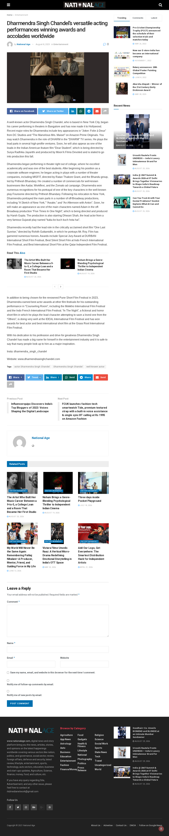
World (98, 769)
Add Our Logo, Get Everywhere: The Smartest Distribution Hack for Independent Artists (91, 555)
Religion (99, 735)
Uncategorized (103, 765)
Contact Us (121, 825)
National (82, 755)
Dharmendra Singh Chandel (68, 367)
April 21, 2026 (86, 567)
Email (11, 657)
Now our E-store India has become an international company (146, 53)
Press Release (82, 769)
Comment (13, 601)
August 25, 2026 (142, 191)
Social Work (101, 743)
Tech (97, 756)
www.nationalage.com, (19, 741)
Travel (98, 760)
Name (11, 643)
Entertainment (21, 15)
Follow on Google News (150, 825)
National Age (23, 44)
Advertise (108, 825)
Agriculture (66, 735)
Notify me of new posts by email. (24, 695)
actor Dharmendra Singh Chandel (32, 367)
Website (64, 658)
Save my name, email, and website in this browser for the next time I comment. (52, 672)
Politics (82, 763)
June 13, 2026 (14, 571)
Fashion (64, 765)
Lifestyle (82, 750)
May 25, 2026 (50, 567)
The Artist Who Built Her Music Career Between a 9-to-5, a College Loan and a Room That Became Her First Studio (38, 266)
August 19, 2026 (86, 274)
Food (80, 735)
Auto (62, 748)
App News (65, 739)
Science (99, 739)
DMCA (133, 825)
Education (65, 756)
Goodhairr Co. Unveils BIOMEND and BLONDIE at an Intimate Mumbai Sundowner (135, 138)
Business (65, 752)
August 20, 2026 (33, 277)
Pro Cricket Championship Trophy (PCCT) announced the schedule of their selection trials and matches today (146, 33)
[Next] (60, 286)
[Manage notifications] (161, 828)
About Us (95, 825)
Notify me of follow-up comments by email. (30, 684)
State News (101, 752)
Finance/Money (68, 769)
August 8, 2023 (43, 44)
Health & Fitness (82, 745)
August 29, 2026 (125, 145)
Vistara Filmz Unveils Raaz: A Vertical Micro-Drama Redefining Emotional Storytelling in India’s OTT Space (57, 555)
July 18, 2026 (86, 505)
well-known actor (95, 367)
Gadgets (82, 739)
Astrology (65, 743)
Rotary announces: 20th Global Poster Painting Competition (145, 70)
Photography (85, 759)
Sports (98, 748)
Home (9, 15)
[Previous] (54, 286)
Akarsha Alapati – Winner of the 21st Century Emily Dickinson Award (147, 87)
